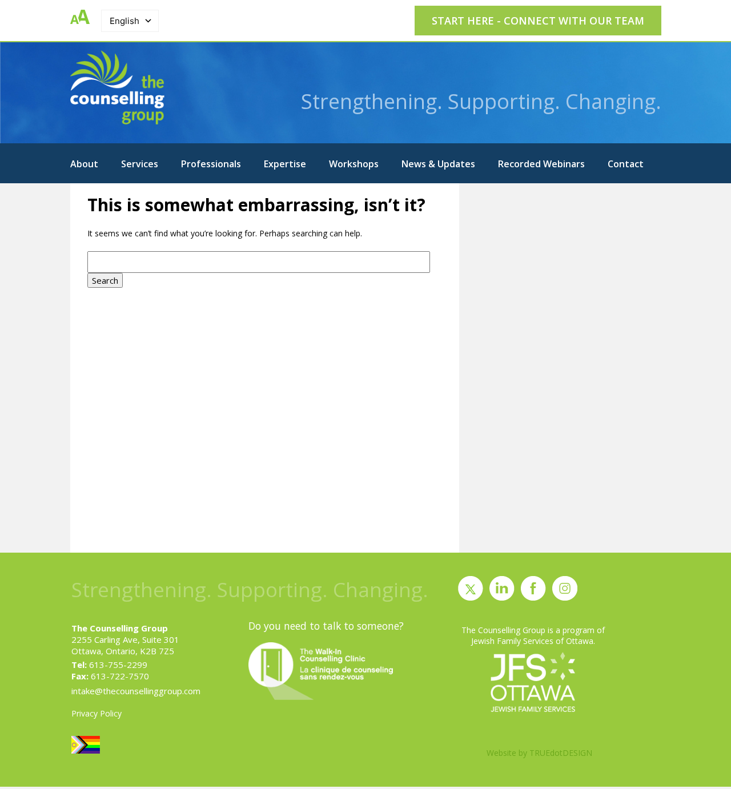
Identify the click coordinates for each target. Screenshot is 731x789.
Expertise (285, 164)
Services (139, 164)
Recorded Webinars (541, 164)
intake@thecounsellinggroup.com (135, 691)
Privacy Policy (96, 713)
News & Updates (438, 164)
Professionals (211, 164)
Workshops (354, 164)
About (84, 164)
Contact (626, 164)
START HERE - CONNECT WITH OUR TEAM (538, 20)
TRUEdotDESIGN (560, 752)
